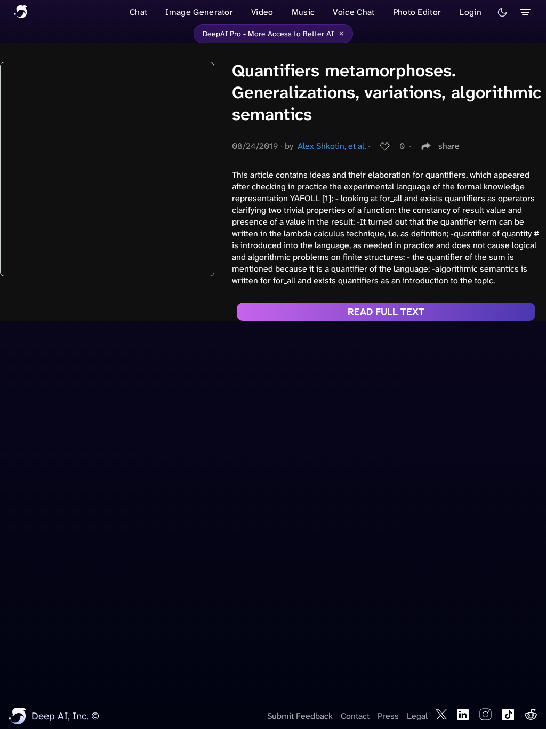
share (449, 146)
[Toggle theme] (502, 12)
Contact (355, 716)
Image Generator (199, 12)
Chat (138, 12)
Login (470, 12)
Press (388, 716)
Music (303, 12)
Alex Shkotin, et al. (332, 146)
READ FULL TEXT (386, 311)
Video (262, 12)
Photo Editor (417, 12)
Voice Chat (353, 12)
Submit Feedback (300, 716)
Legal (417, 716)
